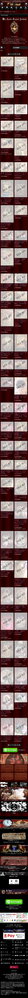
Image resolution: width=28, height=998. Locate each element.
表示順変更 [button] (16, 47)
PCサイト (15, 967)
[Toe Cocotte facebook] (16, 881)
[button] (1, 4)
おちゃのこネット (11, 996)
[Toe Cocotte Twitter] (11, 881)
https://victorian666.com (18, 985)
